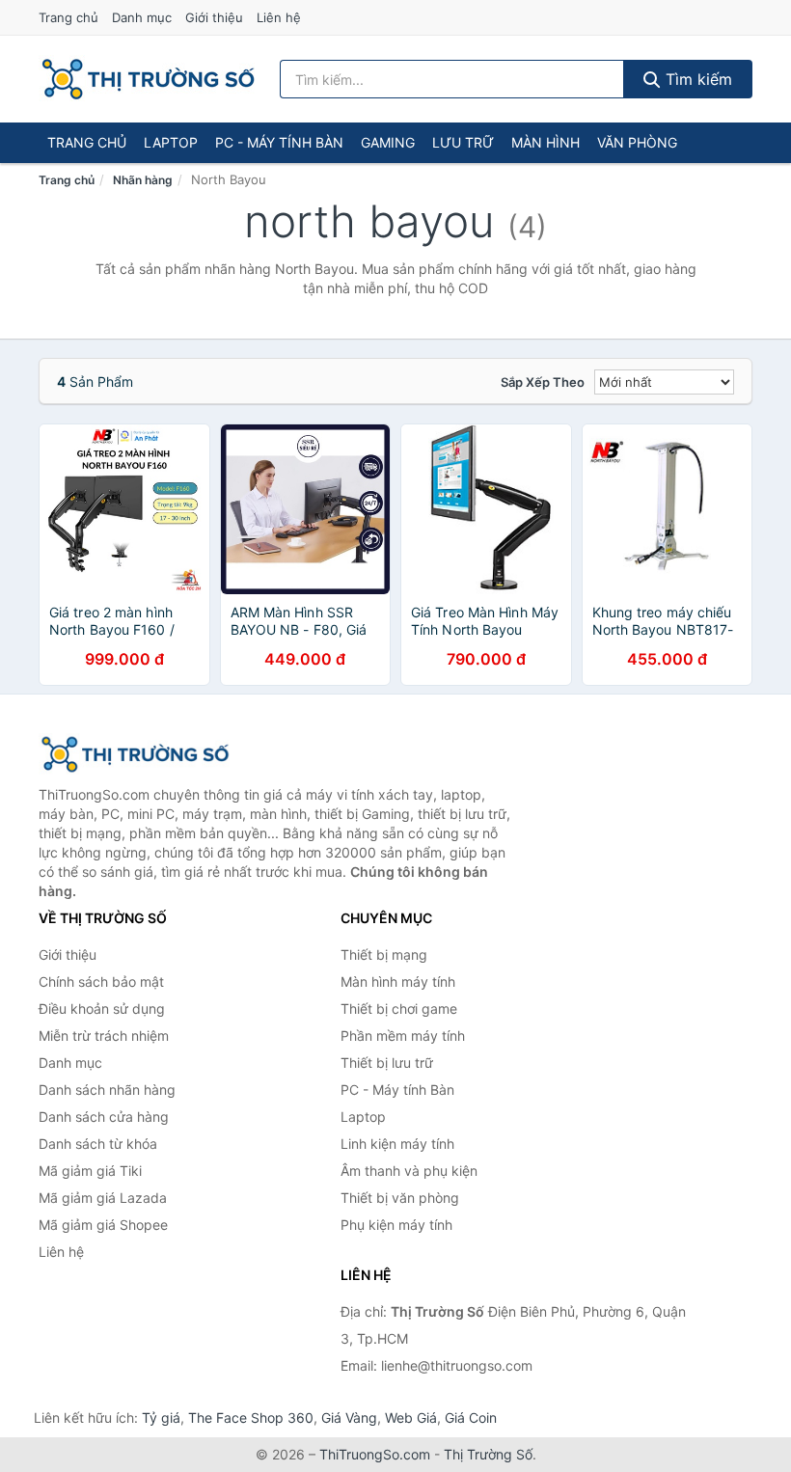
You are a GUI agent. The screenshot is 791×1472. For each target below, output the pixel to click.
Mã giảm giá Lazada (103, 1197)
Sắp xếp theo (543, 382)
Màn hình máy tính (398, 981)
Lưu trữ (463, 142)
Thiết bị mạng (384, 954)
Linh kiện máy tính (397, 1143)
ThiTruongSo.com (374, 1454)
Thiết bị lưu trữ (387, 1062)
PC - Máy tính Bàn (279, 142)
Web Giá (411, 1417)
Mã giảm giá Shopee (103, 1224)
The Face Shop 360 (251, 1417)
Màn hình (545, 142)
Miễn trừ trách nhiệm (104, 1035)
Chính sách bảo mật (101, 981)
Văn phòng (637, 142)
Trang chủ (68, 17)
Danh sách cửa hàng (104, 1116)
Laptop (171, 142)
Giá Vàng (349, 1417)
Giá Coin (471, 1417)
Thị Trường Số (488, 1454)
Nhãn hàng (143, 180)
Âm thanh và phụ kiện (409, 1170)
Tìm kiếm (696, 79)
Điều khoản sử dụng (102, 1008)
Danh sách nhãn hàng (107, 1089)
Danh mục (142, 17)
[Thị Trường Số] (135, 754)
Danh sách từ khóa (98, 1143)
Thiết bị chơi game (399, 1008)
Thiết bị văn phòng (400, 1197)
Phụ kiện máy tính (396, 1224)
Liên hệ (279, 17)
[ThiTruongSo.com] (148, 79)
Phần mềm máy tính (403, 1035)
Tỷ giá (161, 1417)
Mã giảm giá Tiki (90, 1170)
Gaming (388, 142)
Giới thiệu (214, 17)
